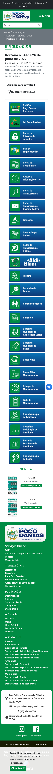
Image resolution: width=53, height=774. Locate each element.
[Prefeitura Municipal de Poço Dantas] (16, 16)
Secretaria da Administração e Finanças (26, 651)
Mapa (8, 621)
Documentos (12, 595)
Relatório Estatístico (16, 576)
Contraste (40, 3)
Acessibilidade (27, 3)
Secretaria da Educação (17, 664)
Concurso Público (14, 602)
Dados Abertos (13, 586)
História (9, 618)
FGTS (7, 550)
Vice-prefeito (12, 644)
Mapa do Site (12, 560)
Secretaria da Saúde (15, 677)
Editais (9, 599)
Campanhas (11, 605)
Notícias (9, 631)
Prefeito (9, 641)
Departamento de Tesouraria (20, 683)
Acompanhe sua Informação (20, 582)
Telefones (6, 3)
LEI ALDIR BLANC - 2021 (19, 35)
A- (20, 6)
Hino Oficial (11, 625)
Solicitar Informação (16, 579)
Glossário (10, 573)
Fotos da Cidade (13, 628)
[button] (39, 25)
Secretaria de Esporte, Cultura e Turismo (26, 667)
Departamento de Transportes (21, 680)
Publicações (19, 32)
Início (7, 32)
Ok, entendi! (17, 768)
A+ (47, 3)
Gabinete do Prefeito (16, 648)
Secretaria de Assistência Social (22, 654)
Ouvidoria (15, 3)
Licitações (10, 569)
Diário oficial (11, 608)
